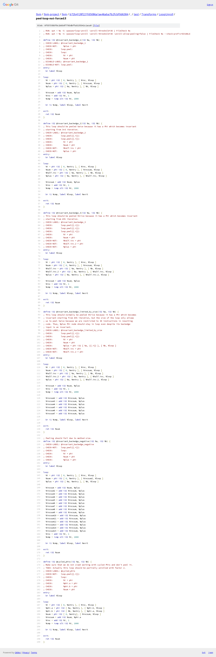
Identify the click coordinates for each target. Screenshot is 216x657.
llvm (38, 14)
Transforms (148, 14)
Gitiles (18, 652)
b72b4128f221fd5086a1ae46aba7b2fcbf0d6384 (99, 14)
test (136, 14)
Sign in (210, 4)
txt (203, 652)
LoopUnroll (166, 14)
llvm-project (51, 14)
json (210, 652)
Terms (34, 652)
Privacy (25, 652)
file (96, 25)
